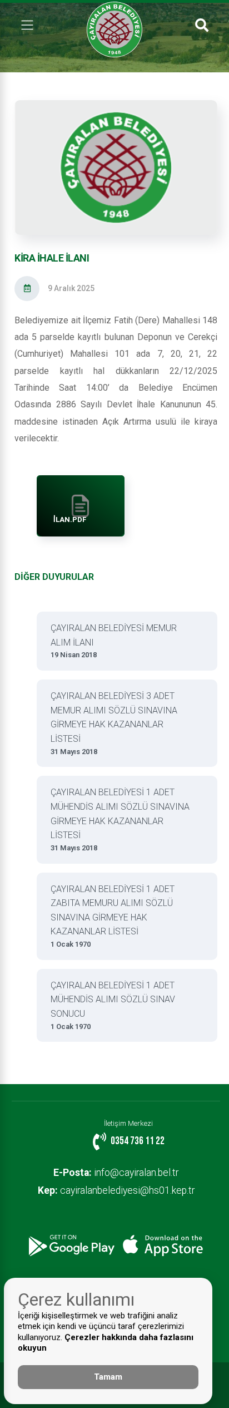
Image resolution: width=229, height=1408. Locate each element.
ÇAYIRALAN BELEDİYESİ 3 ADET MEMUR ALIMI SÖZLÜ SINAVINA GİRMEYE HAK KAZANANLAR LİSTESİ (114, 723)
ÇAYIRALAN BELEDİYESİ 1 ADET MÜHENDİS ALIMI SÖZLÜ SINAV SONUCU (113, 1005)
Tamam (108, 1377)
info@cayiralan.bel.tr (115, 1172)
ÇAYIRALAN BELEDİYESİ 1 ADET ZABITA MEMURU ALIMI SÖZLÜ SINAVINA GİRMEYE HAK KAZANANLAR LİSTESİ (113, 916)
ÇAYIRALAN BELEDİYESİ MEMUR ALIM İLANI (114, 641)
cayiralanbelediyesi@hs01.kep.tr (116, 1190)
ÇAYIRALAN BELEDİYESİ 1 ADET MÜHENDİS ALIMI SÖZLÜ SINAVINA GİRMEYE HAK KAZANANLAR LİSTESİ (120, 819)
